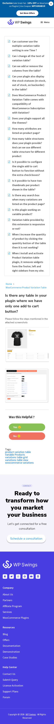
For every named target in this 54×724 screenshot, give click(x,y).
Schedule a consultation (26, 539)
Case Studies (10, 657)
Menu (47, 22)
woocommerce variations (19, 462)
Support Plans (10, 691)
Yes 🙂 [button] (17, 427)
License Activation (13, 685)
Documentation (11, 645)
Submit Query (10, 679)
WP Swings (31, 714)
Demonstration (11, 651)
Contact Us (9, 674)
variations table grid (16, 457)
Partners (7, 600)
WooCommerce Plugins (16, 617)
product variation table (18, 452)
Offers (6, 640)
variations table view (16, 460)
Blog (5, 634)
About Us (8, 594)
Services (7, 612)
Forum (6, 697)
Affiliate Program (12, 606)
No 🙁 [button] (17, 436)
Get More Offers (27, 13)
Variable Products (15, 454)
